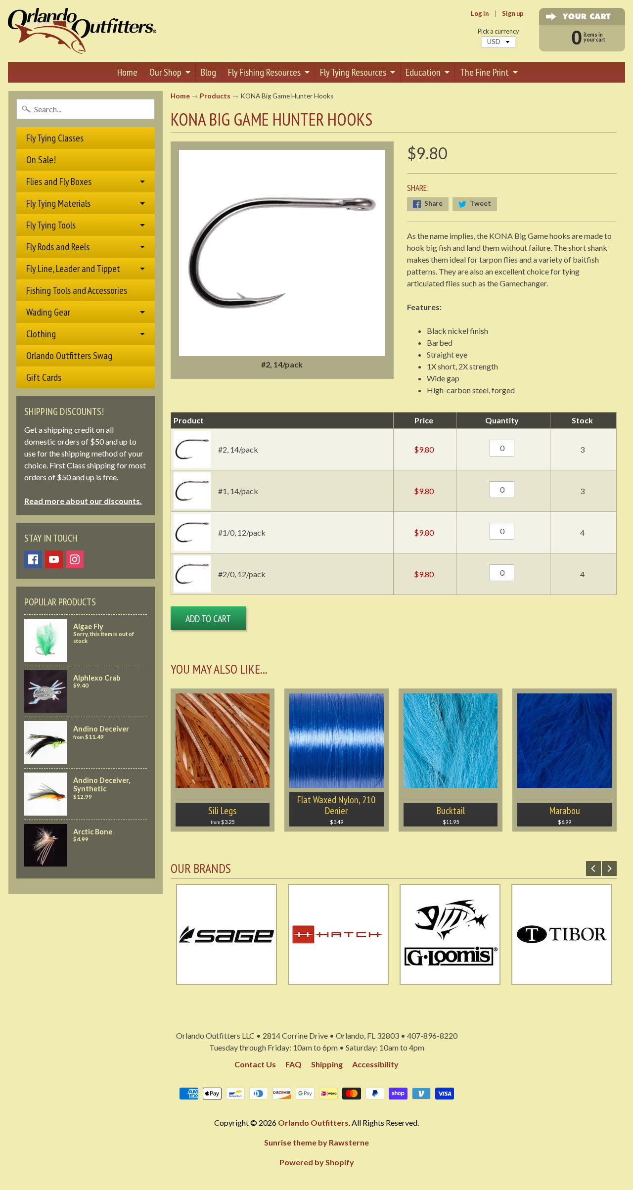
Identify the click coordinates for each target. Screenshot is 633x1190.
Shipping (327, 1064)
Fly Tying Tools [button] (51, 225)
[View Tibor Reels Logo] (561, 978)
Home (127, 72)
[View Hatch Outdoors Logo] (338, 978)
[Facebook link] (33, 559)
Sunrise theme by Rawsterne (316, 1142)
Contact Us (255, 1064)
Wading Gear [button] (48, 312)
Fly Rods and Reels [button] (58, 246)
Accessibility (375, 1064)
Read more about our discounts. (83, 500)
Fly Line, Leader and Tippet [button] (73, 268)
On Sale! (41, 159)
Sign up (513, 13)
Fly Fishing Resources (264, 72)
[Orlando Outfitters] (82, 31)
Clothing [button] (41, 333)
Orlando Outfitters (313, 1122)
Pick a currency (498, 31)
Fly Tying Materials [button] (58, 203)
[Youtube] (54, 559)
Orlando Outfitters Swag (69, 355)
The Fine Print (484, 72)
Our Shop (165, 72)
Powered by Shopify (316, 1162)
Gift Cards (43, 377)
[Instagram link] (75, 559)
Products (215, 96)
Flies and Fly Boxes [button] (58, 181)
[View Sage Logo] (226, 978)
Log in (480, 13)
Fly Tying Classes (55, 138)
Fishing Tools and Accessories (76, 290)
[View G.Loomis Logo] (450, 978)
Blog (208, 72)
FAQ (293, 1064)
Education (423, 72)
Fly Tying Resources (353, 72)
